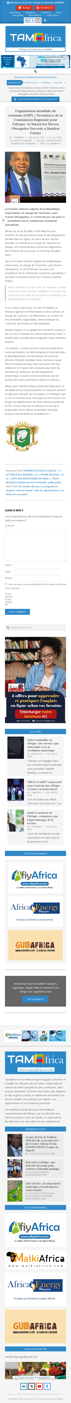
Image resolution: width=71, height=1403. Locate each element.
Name (8, 565)
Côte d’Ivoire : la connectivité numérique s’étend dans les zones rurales (43, 1187)
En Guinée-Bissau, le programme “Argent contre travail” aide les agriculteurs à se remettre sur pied (35, 490)
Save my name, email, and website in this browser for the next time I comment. (35, 586)
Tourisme (26, 140)
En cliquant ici (35, 999)
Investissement (33, 1198)
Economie (47, 1196)
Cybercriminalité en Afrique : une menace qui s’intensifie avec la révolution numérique (42, 745)
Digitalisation (33, 1174)
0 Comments (53, 143)
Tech (44, 1174)
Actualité (15, 140)
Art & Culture (47, 1153)
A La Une (57, 137)
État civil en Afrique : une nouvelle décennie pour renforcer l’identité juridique (43, 1165)
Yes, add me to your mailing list (8, 599)
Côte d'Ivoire (47, 1193)
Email (8, 571)
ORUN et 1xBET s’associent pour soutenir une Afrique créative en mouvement (44, 785)
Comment (9, 527)
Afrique (44, 1172)
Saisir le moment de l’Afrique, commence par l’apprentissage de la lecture (42, 818)
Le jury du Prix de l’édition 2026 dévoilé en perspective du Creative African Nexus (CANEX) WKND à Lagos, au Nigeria (42, 1144)
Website (9, 578)
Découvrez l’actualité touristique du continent (35, 77)
